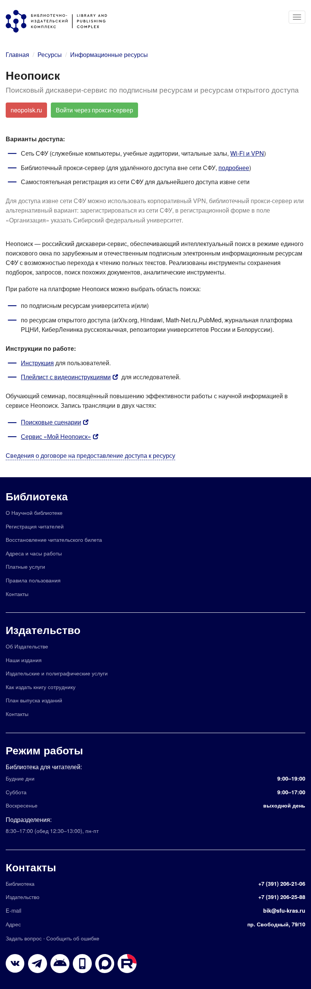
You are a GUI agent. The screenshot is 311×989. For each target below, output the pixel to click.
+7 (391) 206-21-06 (281, 883)
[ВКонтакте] (15, 963)
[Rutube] (127, 963)
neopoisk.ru (26, 110)
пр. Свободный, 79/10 (276, 924)
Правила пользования (33, 580)
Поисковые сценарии (51, 422)
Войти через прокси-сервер (94, 110)
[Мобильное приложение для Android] (82, 963)
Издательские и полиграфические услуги (57, 673)
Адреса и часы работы (34, 553)
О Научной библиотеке (34, 512)
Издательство (43, 629)
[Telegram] (37, 963)
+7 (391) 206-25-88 (281, 897)
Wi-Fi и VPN (247, 153)
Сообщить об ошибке (72, 938)
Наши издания (24, 660)
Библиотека (37, 496)
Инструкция (37, 362)
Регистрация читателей (35, 526)
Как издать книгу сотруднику (40, 687)
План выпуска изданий (34, 700)
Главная (17, 54)
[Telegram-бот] (59, 963)
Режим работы (44, 750)
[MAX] (104, 963)
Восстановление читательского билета (54, 539)
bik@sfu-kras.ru (284, 910)
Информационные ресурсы (109, 54)
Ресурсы (50, 54)
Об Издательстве (27, 646)
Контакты (17, 594)
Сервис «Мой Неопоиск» (56, 436)
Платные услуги (25, 566)
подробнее (233, 167)
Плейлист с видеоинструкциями (66, 376)
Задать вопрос (24, 938)
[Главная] (60, 21)
